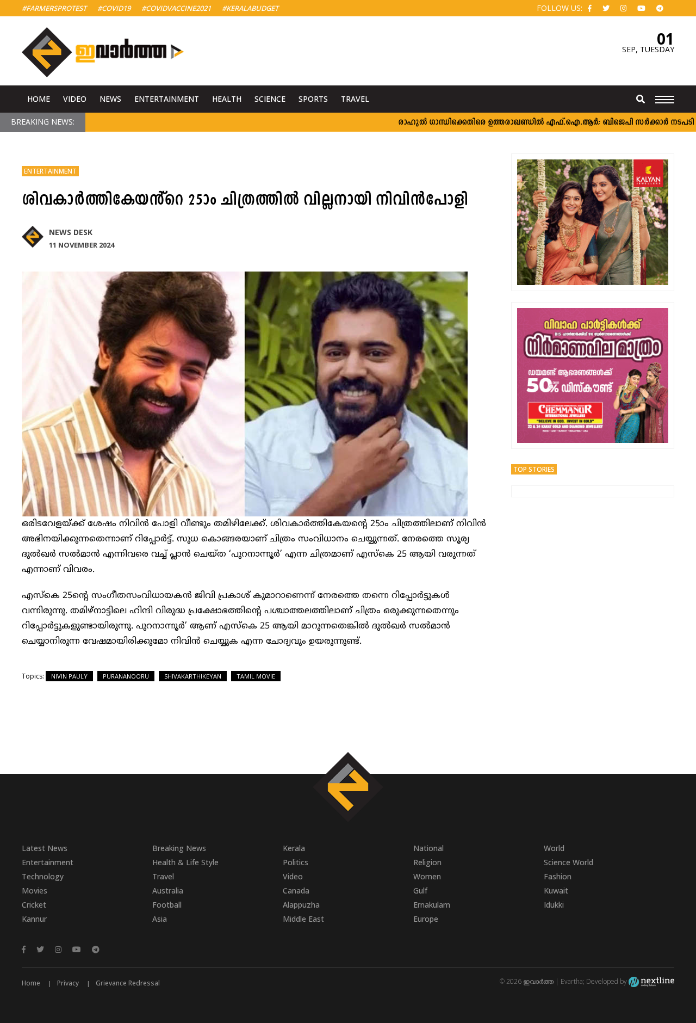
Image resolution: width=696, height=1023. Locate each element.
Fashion (557, 876)
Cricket (34, 904)
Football (167, 904)
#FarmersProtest (54, 8)
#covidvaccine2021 (176, 8)
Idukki (554, 904)
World (554, 848)
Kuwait (556, 890)
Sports (313, 99)
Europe (425, 919)
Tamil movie (256, 676)
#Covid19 (113, 8)
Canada (296, 890)
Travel (355, 99)
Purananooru (126, 676)
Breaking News (179, 848)
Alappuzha (301, 904)
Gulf (420, 890)
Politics (295, 862)
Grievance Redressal (128, 983)
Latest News (44, 848)
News (110, 99)
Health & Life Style (185, 862)
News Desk (70, 232)
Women (427, 876)
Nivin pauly (69, 676)
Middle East (303, 919)
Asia (159, 919)
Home (38, 99)
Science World (568, 862)
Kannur (34, 919)
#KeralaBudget (250, 8)
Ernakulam (431, 904)
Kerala (294, 848)
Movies (34, 890)
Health (226, 99)
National (428, 848)
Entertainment (166, 99)
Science (269, 99)
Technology (43, 876)
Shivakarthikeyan (192, 676)
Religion (427, 862)
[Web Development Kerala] (651, 981)
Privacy (68, 983)
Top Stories (534, 469)
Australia (167, 890)
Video (74, 99)
